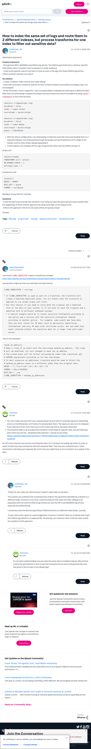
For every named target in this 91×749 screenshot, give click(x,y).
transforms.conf (66, 218)
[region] (35, 742)
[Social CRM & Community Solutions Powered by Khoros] (82, 717)
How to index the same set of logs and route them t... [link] (27, 22)
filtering (12, 218)
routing (34, 218)
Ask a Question (76, 11)
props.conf (23, 218)
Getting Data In (44, 19)
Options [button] (84, 22)
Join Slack (68, 611)
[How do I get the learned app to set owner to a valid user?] (84, 250)
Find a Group (24, 643)
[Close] (66, 738)
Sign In (79, 4)
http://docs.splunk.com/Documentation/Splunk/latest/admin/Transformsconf (36, 278)
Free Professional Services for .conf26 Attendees (28, 677)
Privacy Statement (10, 745)
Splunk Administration (26, 19)
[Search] (57, 11)
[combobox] (31, 11)
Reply (83, 236)
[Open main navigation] (87, 4)
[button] (88, 30)
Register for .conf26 (23, 612)
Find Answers (8, 19)
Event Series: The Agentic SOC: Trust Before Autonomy (31, 663)
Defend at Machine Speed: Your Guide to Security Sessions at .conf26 (38, 691)
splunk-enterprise (48, 218)
